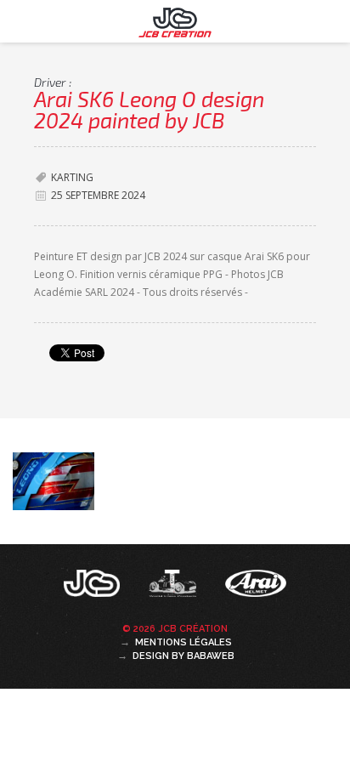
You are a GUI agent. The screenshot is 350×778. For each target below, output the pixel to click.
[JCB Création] (93, 587)
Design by (183, 656)
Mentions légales (183, 642)
